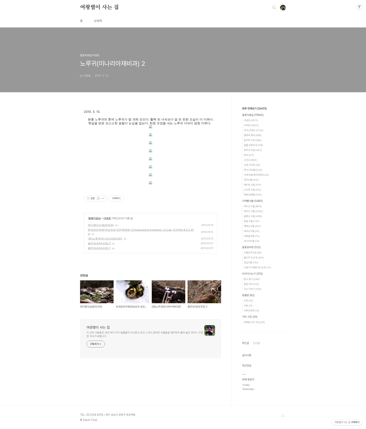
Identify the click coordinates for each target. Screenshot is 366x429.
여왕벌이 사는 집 (99, 7)
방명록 (98, 21)
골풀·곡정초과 (253, 145)
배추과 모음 (253, 150)
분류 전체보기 (254, 108)
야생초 (107, 218)
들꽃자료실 (94, 218)
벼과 (249, 155)
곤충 (248, 305)
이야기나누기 (252, 273)
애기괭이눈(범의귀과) (101, 225)
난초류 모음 (252, 189)
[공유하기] (98, 198)
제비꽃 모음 (252, 184)
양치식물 (251, 179)
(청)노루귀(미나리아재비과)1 (105, 238)
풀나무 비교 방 (254, 257)
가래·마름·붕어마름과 (256, 174)
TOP (283, 416)
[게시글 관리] (103, 198)
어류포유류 (251, 310)
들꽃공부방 (251, 247)
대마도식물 (251, 231)
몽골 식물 (251, 221)
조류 (248, 300)
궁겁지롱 (251, 262)
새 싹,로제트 (253, 130)
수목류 (251, 125)
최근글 (245, 343)
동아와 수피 (253, 140)
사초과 (250, 160)
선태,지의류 (252, 165)
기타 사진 (249, 316)
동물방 (248, 295)
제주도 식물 (253, 211)
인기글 (256, 343)
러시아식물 (251, 241)
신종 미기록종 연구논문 (257, 267)
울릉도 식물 (253, 216)
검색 (274, 7)
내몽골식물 (251, 236)
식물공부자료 (253, 252)
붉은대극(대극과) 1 (99, 248)
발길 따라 (251, 284)
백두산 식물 (253, 206)
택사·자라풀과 (253, 169)
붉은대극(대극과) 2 (99, 243)
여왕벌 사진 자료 (254, 322)
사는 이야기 (252, 289)
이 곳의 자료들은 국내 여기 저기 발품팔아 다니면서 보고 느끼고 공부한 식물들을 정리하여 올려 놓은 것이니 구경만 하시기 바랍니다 (145, 334)
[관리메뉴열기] (359, 7)
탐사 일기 (252, 279)
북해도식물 (252, 226)
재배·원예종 (252, 194)
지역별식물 (252, 200)
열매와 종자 (253, 135)
